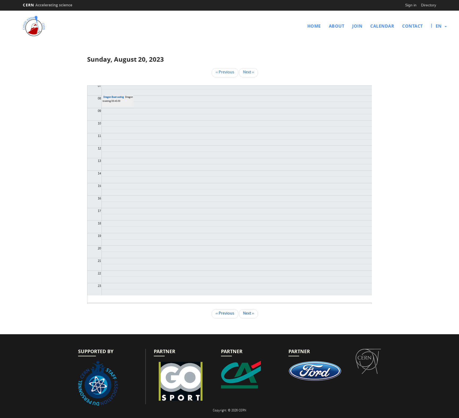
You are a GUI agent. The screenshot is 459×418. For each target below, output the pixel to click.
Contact (412, 26)
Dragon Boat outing (113, 97)
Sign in (410, 5)
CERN (47, 4)
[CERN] (368, 361)
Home (314, 26)
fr (438, 43)
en (438, 26)
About (337, 26)
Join (357, 26)
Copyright (220, 410)
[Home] (73, 26)
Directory (428, 5)
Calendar (382, 26)
